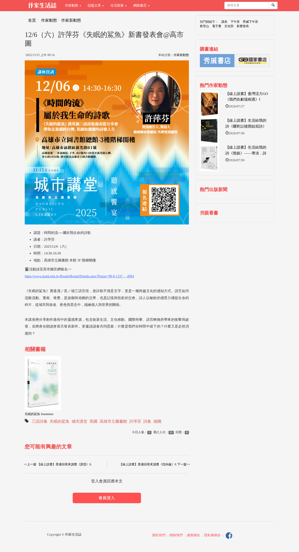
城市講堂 (79, 421)
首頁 (32, 20)
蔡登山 (204, 26)
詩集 (147, 421)
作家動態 (72, 5)
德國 (157, 421)
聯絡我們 (176, 535)
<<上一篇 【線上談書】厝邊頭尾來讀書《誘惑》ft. (58, 464)
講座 (224, 21)
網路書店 (140, 5)
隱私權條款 (212, 535)
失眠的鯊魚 (59, 421)
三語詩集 (39, 421)
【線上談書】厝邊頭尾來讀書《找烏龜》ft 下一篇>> (154, 464)
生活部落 (118, 5)
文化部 (229, 26)
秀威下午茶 (250, 21)
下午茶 (235, 21)
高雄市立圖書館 (113, 421)
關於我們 (158, 535)
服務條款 (193, 535)
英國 (93, 421)
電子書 (216, 26)
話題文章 (95, 5)
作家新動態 (71, 20)
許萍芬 (135, 421)
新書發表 (243, 26)
